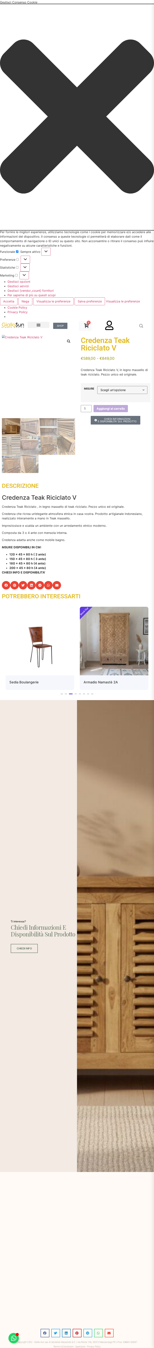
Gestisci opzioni (19, 281)
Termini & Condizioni (63, 1346)
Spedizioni (80, 1346)
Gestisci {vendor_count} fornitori (31, 290)
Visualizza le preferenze (53, 301)
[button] (77, 117)
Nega (25, 301)
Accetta (8, 301)
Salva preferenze (90, 301)
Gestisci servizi (18, 286)
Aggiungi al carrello (111, 408)
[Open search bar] (141, 326)
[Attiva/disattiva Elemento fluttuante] (13, 1338)
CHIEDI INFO (24, 948)
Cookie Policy (17, 307)
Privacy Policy (18, 312)
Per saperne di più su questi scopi (32, 295)
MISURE (89, 388)
